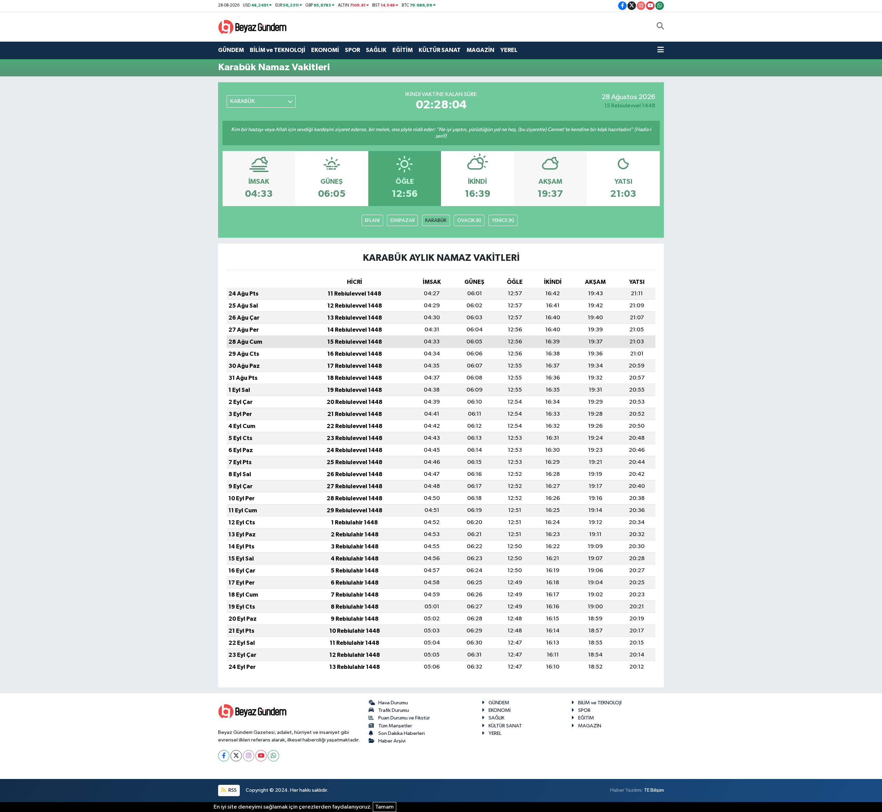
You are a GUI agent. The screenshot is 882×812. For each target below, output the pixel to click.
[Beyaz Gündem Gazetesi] (252, 26)
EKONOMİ (325, 50)
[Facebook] (223, 755)
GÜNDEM (231, 50)
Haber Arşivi (392, 741)
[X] (236, 755)
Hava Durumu (393, 702)
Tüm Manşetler (395, 725)
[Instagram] (248, 755)
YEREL (508, 50)
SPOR (352, 50)
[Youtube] (261, 755)
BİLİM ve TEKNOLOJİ (277, 50)
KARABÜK (436, 220)
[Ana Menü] (660, 50)
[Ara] (660, 26)
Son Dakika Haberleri (401, 733)
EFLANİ (372, 220)
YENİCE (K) (503, 220)
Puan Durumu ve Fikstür (404, 717)
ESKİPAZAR (402, 220)
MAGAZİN (480, 50)
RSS (232, 790)
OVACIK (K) (469, 220)
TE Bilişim (654, 790)
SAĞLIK (376, 50)
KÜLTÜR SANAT (440, 50)
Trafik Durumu (393, 710)
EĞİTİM (402, 50)
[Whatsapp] (273, 755)
